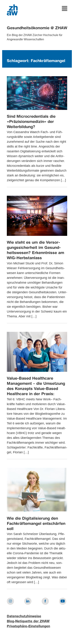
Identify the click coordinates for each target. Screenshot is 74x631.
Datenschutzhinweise (24, 616)
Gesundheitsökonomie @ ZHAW (37, 28)
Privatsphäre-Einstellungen (28, 626)
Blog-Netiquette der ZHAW (28, 621)
